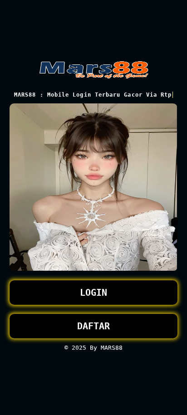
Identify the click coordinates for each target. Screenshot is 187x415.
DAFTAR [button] (93, 326)
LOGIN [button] (93, 292)
